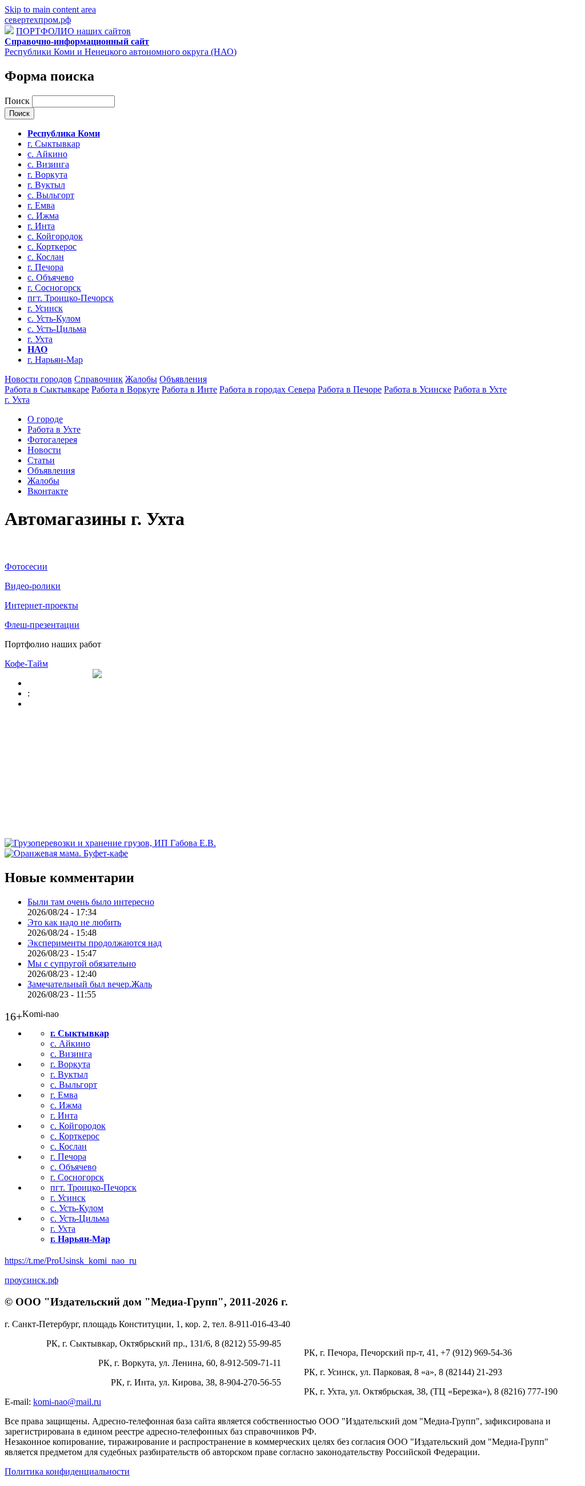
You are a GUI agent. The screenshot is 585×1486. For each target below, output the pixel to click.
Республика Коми (63, 133)
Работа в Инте (189, 389)
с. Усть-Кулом (54, 318)
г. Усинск (45, 308)
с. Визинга (48, 164)
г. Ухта (40, 339)
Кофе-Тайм (26, 663)
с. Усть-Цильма (56, 329)
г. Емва (41, 205)
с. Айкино (47, 154)
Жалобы (141, 379)
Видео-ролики (33, 586)
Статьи (41, 460)
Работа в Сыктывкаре (47, 389)
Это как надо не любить (74, 922)
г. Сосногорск (54, 288)
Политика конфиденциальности (67, 1471)
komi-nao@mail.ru (67, 1402)
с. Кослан (45, 257)
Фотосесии (26, 566)
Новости (44, 450)
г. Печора (45, 267)
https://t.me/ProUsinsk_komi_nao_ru (71, 1260)
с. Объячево (50, 277)
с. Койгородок (55, 236)
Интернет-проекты (41, 605)
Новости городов (38, 379)
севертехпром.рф (38, 20)
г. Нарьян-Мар (55, 360)
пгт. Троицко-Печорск (70, 298)
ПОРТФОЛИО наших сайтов (73, 31)
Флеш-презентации (42, 625)
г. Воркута (47, 174)
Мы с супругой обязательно (81, 963)
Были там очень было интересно (90, 902)
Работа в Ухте (480, 389)
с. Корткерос (52, 246)
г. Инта (41, 226)
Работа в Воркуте (125, 389)
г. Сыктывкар (53, 144)
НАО (37, 349)
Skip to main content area (50, 9)
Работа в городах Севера (267, 389)
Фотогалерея (52, 439)
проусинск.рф (31, 1280)
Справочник (98, 379)
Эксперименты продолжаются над (94, 943)
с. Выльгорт (50, 195)
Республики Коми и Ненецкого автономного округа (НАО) (121, 47)
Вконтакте (47, 491)
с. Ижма (43, 216)
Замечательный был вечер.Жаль (89, 984)
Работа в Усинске (417, 389)
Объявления (183, 379)
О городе (45, 419)
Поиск (18, 101)
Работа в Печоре (350, 389)
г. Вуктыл (46, 185)
